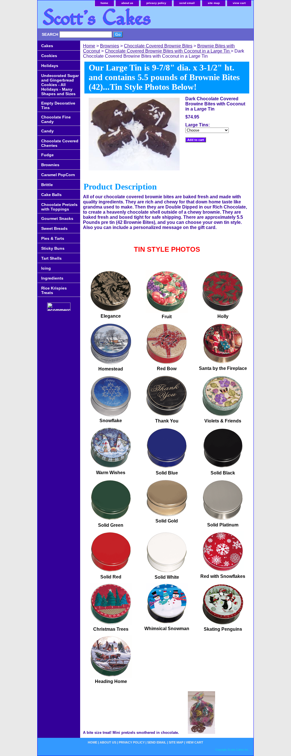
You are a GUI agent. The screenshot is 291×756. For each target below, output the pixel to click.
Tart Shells (51, 258)
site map (214, 3)
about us (127, 3)
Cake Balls (51, 194)
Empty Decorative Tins (58, 105)
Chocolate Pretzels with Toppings (59, 206)
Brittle (47, 184)
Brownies (109, 45)
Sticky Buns (53, 248)
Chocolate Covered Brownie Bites (158, 45)
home (104, 3)
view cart (239, 3)
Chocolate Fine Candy (56, 119)
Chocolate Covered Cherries (59, 143)
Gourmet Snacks (57, 218)
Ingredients (52, 278)
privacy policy (156, 3)
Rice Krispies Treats (54, 290)
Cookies (49, 55)
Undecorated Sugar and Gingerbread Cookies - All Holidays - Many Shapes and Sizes (60, 84)
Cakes (47, 45)
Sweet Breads (54, 228)
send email (187, 3)
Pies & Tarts (52, 238)
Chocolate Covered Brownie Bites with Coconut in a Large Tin (168, 51)
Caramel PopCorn (58, 174)
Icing (46, 268)
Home (89, 45)
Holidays (49, 65)
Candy (47, 131)
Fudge (47, 155)
